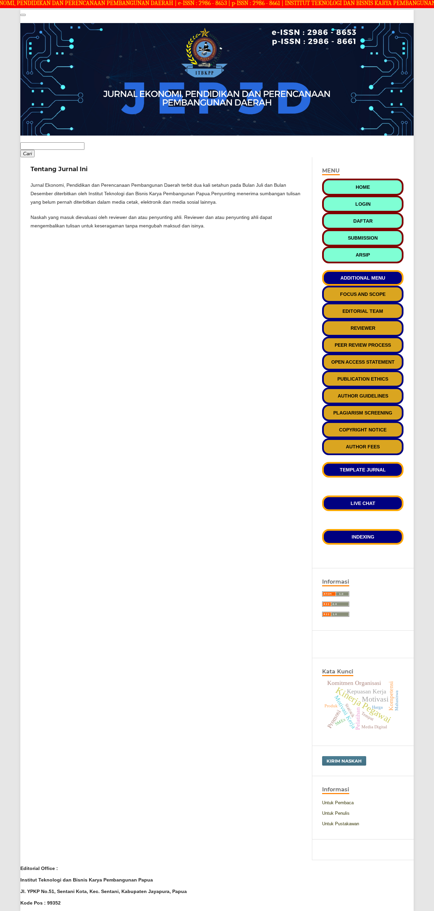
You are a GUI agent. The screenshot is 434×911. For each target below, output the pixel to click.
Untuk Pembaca (338, 802)
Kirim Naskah (344, 761)
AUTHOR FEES (363, 446)
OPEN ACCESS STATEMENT (363, 362)
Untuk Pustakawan (340, 823)
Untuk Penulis (336, 813)
